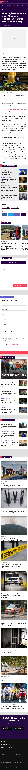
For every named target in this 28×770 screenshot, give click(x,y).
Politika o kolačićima (6, 760)
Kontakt (17, 757)
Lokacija (4, 319)
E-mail (4, 314)
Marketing (17, 754)
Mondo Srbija (5, 744)
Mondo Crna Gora (6, 747)
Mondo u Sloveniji (8, 420)
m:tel (5, 767)
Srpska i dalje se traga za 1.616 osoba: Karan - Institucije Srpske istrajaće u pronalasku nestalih (9, 247)
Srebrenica (15, 207)
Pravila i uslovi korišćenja (18, 763)
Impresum (3, 757)
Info (2, 9)
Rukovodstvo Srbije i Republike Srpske (12, 109)
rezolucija (6, 207)
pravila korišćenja (15, 344)
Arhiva (16, 760)
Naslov (4, 304)
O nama (2, 754)
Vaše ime (5, 309)
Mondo (3, 741)
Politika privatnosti (6, 762)
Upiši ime (3, 270)
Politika (6, 9)
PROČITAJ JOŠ (7, 457)
